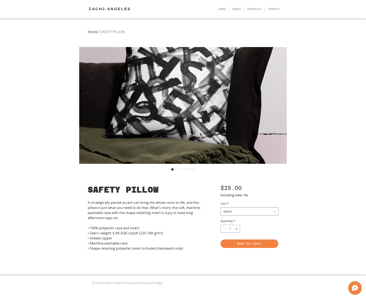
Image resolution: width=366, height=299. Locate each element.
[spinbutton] (230, 228)
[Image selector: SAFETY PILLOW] (172, 169)
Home (92, 31)
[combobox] (249, 211)
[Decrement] (223, 228)
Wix (160, 283)
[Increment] (236, 228)
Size (224, 204)
